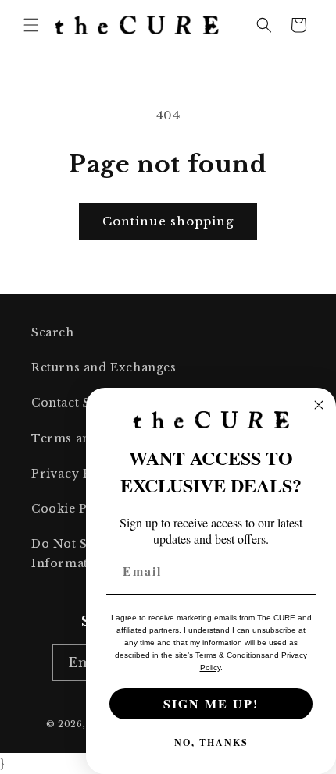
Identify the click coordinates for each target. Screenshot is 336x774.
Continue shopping (168, 221)
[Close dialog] (318, 405)
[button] (31, 25)
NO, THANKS (211, 742)
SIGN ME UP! (211, 703)
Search (52, 332)
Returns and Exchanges (104, 367)
